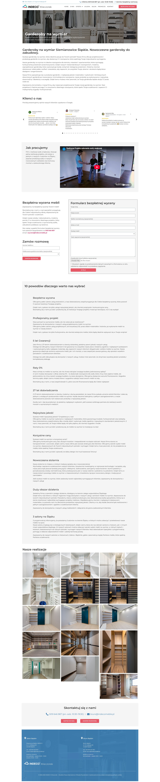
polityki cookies (117, 775)
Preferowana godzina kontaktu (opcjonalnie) (37, 251)
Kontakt (110, 6)
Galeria (87, 6)
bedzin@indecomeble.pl (37, 751)
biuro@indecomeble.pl (93, 751)
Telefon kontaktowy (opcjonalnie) (82, 219)
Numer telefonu (27, 245)
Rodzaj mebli (75, 231)
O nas (72, 6)
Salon (94, 6)
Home (66, 6)
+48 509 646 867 (33, 749)
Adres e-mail (75, 225)
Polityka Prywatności (82, 775)
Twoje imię (74, 207)
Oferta (78, 6)
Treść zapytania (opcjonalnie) (80, 237)
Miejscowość (75, 213)
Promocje (102, 6)
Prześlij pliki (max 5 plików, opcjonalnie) (83, 258)
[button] (23, 119)
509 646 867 (50, 230)
